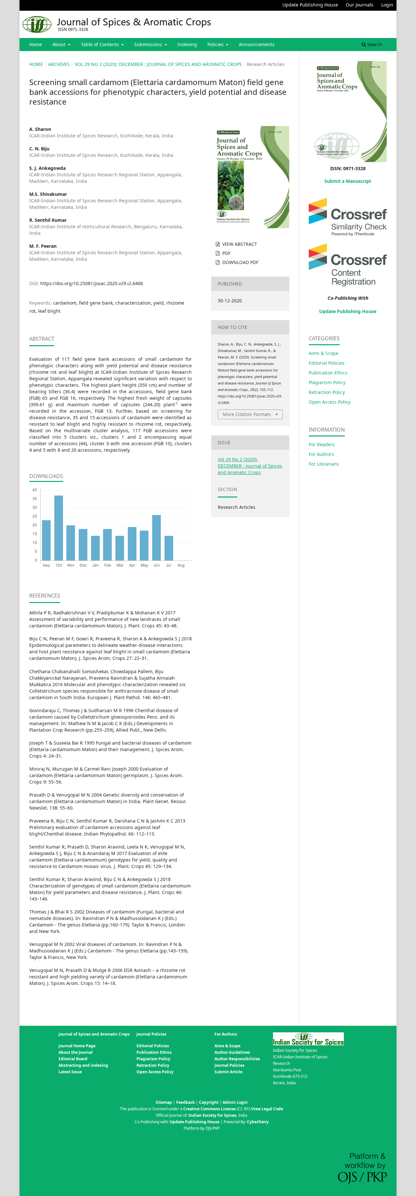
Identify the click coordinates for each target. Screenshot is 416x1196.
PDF (225, 253)
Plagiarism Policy (327, 382)
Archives (59, 64)
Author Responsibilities (237, 1059)
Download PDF (239, 262)
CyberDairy (258, 1122)
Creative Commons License (209, 1109)
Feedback (185, 1102)
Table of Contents (100, 44)
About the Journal (75, 1052)
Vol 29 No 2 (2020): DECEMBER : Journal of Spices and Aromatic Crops (158, 64)
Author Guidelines (232, 1052)
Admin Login (235, 1102)
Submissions (148, 44)
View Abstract (239, 244)
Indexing (187, 44)
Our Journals (359, 5)
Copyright (208, 1102)
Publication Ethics (328, 373)
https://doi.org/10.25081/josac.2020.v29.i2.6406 (91, 283)
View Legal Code (267, 1109)
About (59, 44)
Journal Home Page (77, 1046)
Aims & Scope (323, 353)
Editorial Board (72, 1059)
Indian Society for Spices (212, 1115)
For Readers (322, 444)
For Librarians (324, 464)
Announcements (257, 44)
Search (374, 44)
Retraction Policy (327, 392)
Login (387, 5)
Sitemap (164, 1102)
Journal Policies (229, 1065)
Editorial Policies (326, 363)
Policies (216, 44)
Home (35, 44)
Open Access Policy (329, 402)
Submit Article (228, 1072)
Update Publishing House (310, 5)
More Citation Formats (247, 414)
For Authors (321, 454)
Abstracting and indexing (83, 1065)
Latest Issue (70, 1072)
